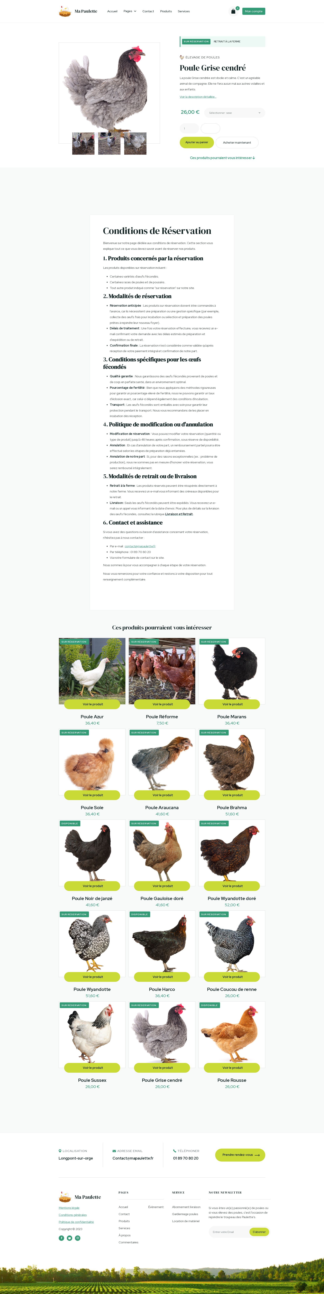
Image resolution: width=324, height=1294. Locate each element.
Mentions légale (69, 1208)
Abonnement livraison (186, 1207)
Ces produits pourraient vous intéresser (222, 158)
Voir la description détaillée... (198, 97)
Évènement (156, 1207)
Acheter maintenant (237, 142)
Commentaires (128, 1242)
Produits (166, 11)
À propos (125, 1235)
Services (184, 11)
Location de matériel (185, 1221)
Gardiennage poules (185, 1214)
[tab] (120, 187)
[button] (130, 11)
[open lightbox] (109, 93)
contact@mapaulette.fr (140, 546)
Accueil (112, 11)
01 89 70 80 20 (185, 1158)
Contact (148, 11)
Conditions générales (73, 1215)
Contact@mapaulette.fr (133, 1158)
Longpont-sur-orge (76, 1158)
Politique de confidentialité (76, 1222)
